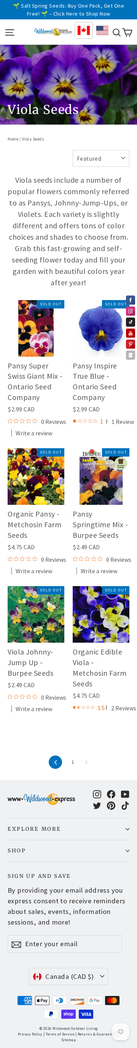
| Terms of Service (58, 1034)
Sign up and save (39, 876)
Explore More (34, 829)
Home (13, 139)
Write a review (34, 433)
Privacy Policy (30, 1034)
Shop (17, 850)
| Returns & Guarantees (96, 1034)
